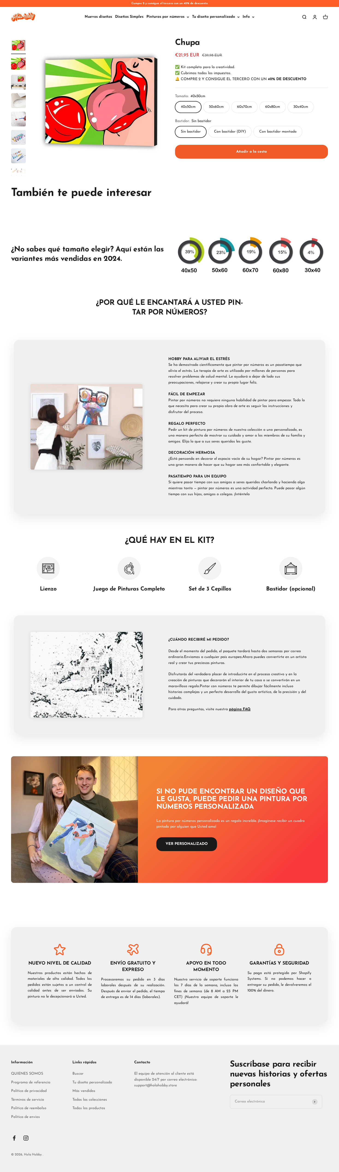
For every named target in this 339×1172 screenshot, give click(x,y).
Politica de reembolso (28, 1108)
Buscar (77, 1074)
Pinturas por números (165, 17)
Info (246, 17)
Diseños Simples (129, 17)
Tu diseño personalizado (213, 17)
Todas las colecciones (89, 1100)
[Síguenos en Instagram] (26, 1138)
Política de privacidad (29, 1091)
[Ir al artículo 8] (18, 175)
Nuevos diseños (98, 17)
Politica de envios (25, 1117)
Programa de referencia (30, 1082)
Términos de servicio (27, 1100)
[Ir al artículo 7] (18, 156)
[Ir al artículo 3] (18, 83)
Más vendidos (83, 1091)
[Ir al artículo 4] (18, 101)
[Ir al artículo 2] (18, 64)
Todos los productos (88, 1108)
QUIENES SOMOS (27, 1074)
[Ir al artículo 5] (18, 120)
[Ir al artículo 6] (18, 138)
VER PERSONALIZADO (187, 844)
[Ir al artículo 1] (18, 46)
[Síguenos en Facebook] (14, 1138)
